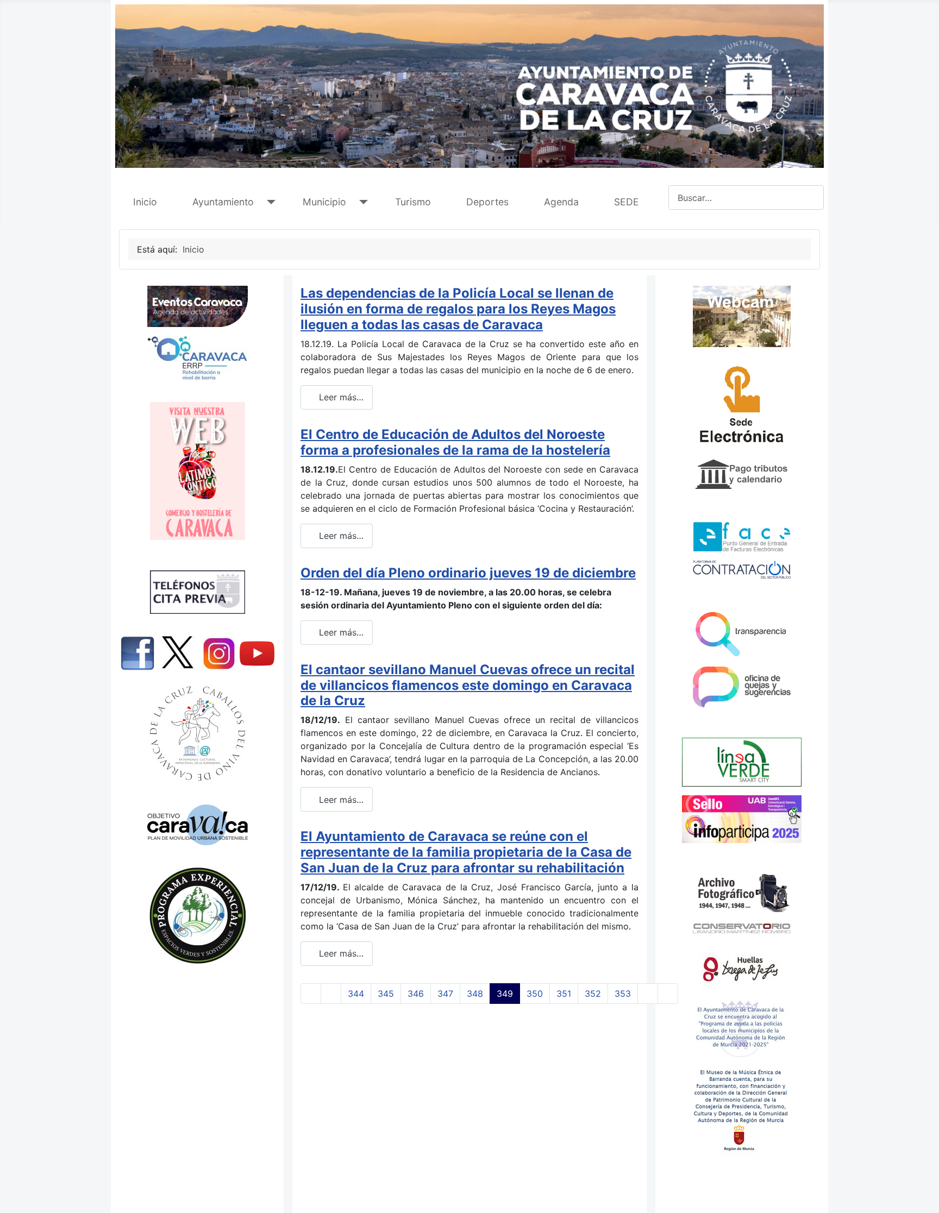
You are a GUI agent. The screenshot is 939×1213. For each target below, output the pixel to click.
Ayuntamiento (223, 202)
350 (535, 993)
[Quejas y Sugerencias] (741, 687)
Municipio (324, 202)
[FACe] (741, 536)
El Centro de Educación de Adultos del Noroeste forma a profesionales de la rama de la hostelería (455, 442)
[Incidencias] (742, 761)
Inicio (145, 202)
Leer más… (340, 397)
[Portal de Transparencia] (741, 633)
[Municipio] (361, 202)
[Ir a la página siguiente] (647, 993)
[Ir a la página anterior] (331, 993)
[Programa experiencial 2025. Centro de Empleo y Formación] (197, 915)
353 (623, 993)
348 (475, 993)
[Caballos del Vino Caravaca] (197, 733)
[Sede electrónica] (741, 407)
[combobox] (746, 197)
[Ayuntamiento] (269, 202)
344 (356, 993)
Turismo (413, 202)
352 (593, 993)
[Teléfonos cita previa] (197, 592)
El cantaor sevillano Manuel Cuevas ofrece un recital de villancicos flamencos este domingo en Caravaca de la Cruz (468, 685)
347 (445, 993)
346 (416, 993)
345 (386, 993)
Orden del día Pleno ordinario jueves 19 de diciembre (468, 573)
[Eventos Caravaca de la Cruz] (197, 306)
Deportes (487, 202)
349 (505, 993)
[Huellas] (741, 966)
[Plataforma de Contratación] (741, 570)
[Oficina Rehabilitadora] (197, 358)
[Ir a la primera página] (311, 993)
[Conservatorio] (742, 927)
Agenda (561, 202)
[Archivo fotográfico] (742, 892)
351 (563, 993)
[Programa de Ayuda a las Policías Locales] (741, 1027)
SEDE (626, 202)
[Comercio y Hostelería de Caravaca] (197, 471)
